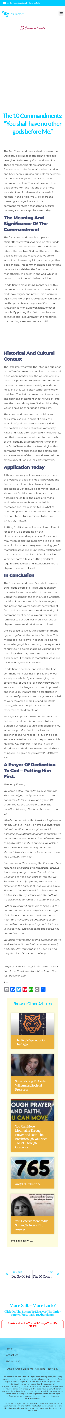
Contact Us (11, 1354)
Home (8, 1348)
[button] (60, 13)
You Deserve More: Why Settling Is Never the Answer (31, 1225)
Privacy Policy (13, 1361)
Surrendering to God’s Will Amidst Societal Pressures (30, 1085)
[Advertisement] (32, 69)
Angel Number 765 (27, 1184)
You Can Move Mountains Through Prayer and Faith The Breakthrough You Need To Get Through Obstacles (31, 1136)
